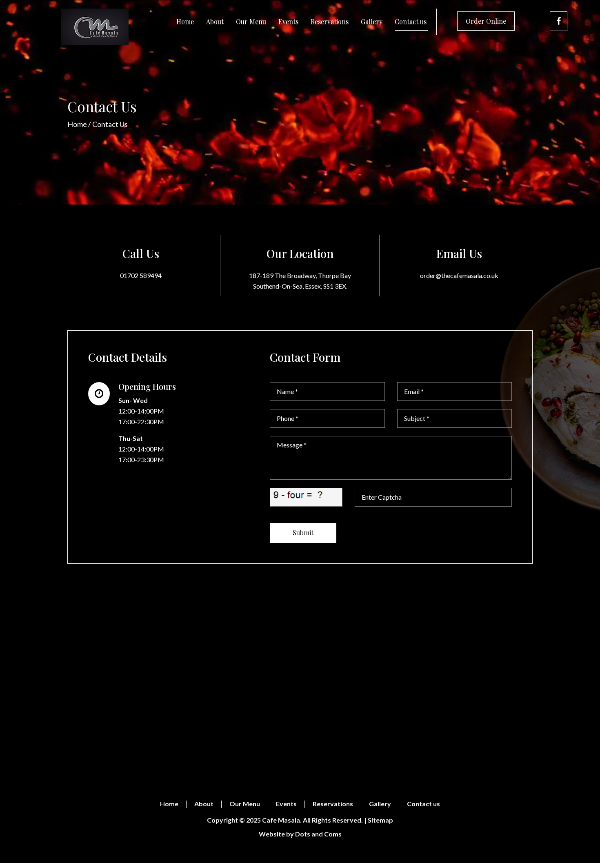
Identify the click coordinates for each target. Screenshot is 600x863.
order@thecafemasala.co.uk (459, 275)
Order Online (486, 21)
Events (288, 21)
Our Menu (251, 21)
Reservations (330, 21)
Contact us (411, 21)
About (215, 21)
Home (185, 21)
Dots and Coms (318, 834)
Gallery (371, 21)
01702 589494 (141, 275)
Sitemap (380, 820)
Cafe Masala (281, 820)
